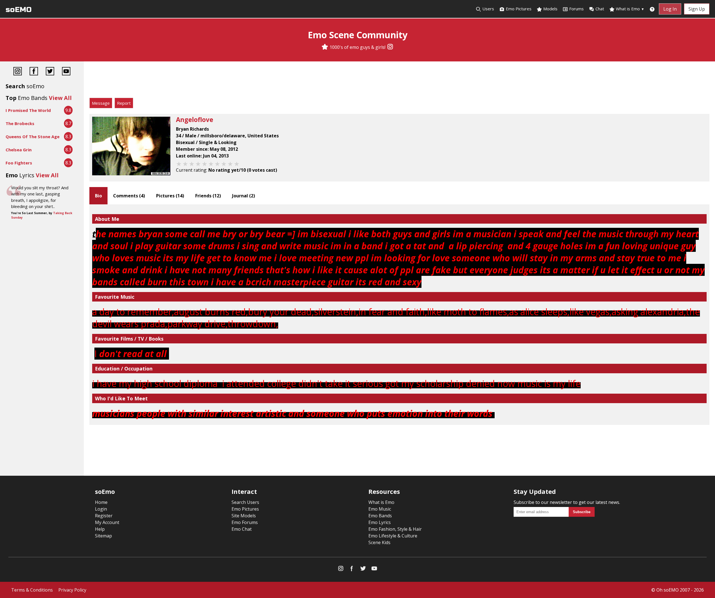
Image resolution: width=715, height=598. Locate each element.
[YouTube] (66, 72)
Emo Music (379, 509)
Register (104, 516)
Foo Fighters (19, 163)
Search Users (245, 502)
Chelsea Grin (19, 149)
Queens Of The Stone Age (32, 136)
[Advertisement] (399, 81)
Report (124, 103)
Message (101, 103)
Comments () (129, 196)
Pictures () (170, 196)
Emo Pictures (518, 8)
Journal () (243, 196)
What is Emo (629, 8)
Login (101, 509)
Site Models (244, 516)
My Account (107, 522)
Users (487, 8)
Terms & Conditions (32, 590)
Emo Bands (380, 516)
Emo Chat (242, 529)
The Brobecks (20, 123)
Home (101, 502)
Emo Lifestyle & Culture (392, 536)
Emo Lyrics (379, 522)
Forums (576, 8)
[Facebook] (34, 72)
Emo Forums (245, 522)
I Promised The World (28, 110)
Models (549, 8)
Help (100, 529)
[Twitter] (50, 72)
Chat (599, 8)
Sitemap (103, 536)
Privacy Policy (72, 590)
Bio (98, 196)
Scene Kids (379, 542)
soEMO (19, 9)
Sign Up (696, 9)
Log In (670, 9)
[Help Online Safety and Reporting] (652, 9)
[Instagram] (390, 47)
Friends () (208, 196)
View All (60, 98)
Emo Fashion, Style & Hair (395, 529)
